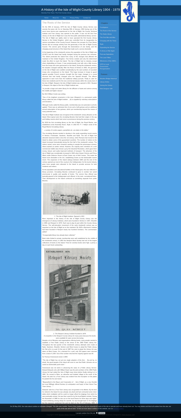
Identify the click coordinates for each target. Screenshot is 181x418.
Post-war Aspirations (106, 54)
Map (64, 18)
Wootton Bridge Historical (108, 78)
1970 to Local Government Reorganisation (105, 66)
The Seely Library (106, 34)
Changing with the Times (108, 41)
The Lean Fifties (105, 57)
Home (46, 18)
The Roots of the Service (108, 30)
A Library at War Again (107, 51)
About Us (56, 18)
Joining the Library (106, 85)
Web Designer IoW (106, 88)
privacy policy (119, 408)
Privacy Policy (74, 18)
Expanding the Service (107, 47)
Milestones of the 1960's (108, 61)
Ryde (101, 44)
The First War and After (107, 37)
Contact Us (87, 18)
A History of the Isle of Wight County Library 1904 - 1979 (80, 11)
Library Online (104, 82)
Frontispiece (104, 27)
